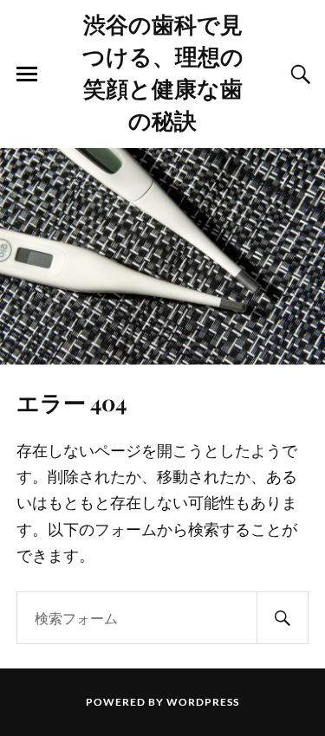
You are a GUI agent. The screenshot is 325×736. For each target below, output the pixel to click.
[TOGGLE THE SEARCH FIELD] (298, 74)
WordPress (202, 701)
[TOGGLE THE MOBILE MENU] (26, 74)
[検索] (283, 617)
